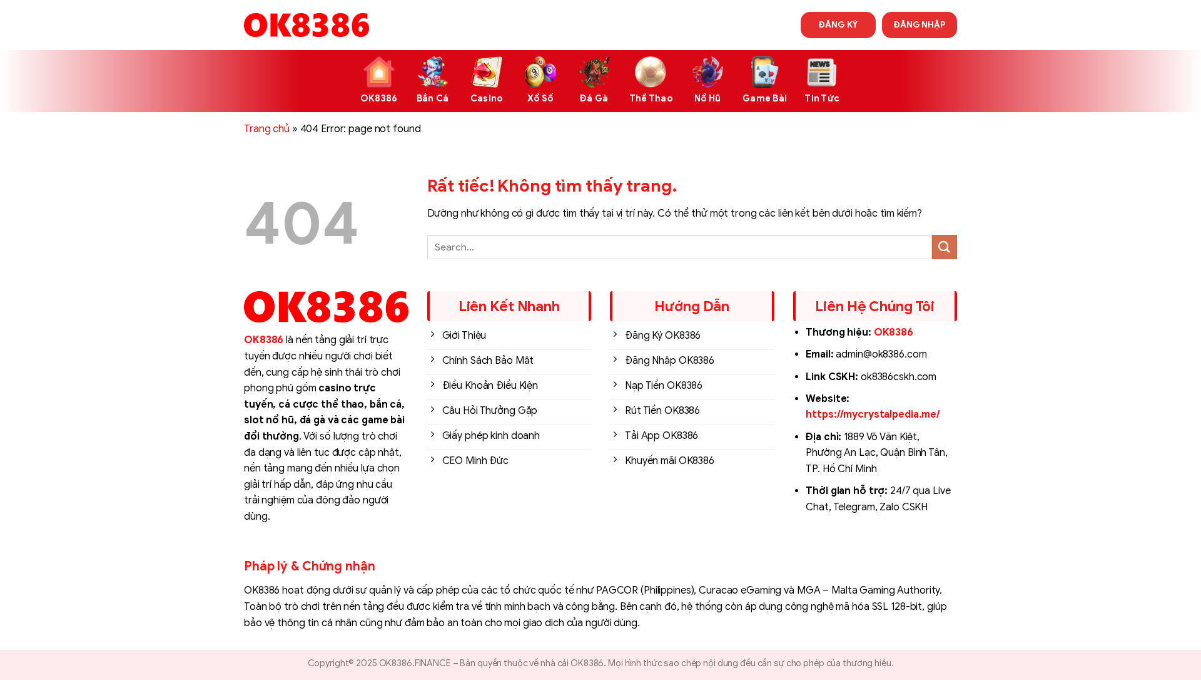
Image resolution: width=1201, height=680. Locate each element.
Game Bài (764, 98)
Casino (486, 98)
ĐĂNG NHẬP (919, 24)
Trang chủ (267, 129)
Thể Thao (650, 98)
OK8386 (379, 98)
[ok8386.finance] (306, 25)
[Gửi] (944, 247)
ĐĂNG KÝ (838, 24)
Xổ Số (540, 98)
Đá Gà (594, 98)
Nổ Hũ (707, 98)
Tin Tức (821, 98)
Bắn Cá (433, 98)
